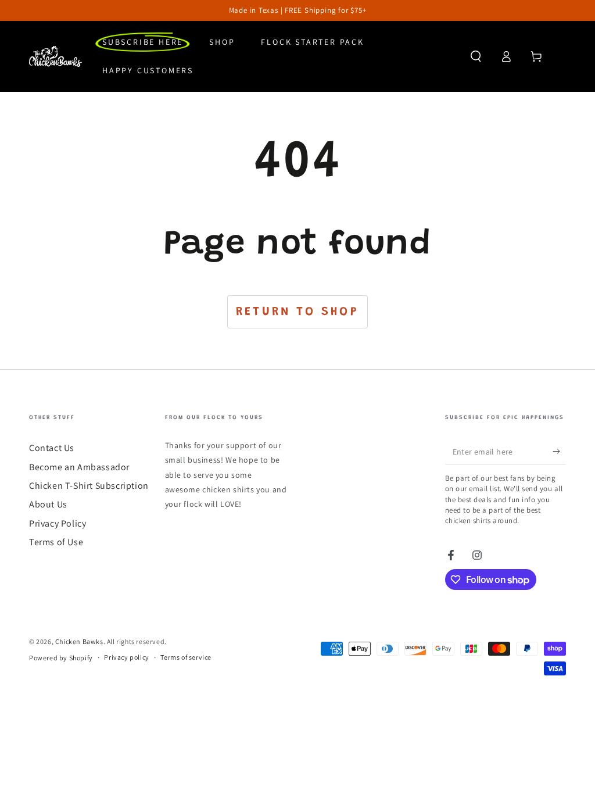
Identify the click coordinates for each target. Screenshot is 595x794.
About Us (48, 504)
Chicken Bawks (79, 641)
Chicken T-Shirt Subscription (89, 486)
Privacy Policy (57, 523)
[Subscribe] (559, 451)
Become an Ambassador (79, 467)
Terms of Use (56, 542)
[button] (476, 56)
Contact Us (51, 448)
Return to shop (297, 312)
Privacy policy (126, 657)
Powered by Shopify (61, 657)
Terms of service (186, 657)
